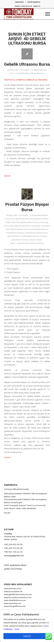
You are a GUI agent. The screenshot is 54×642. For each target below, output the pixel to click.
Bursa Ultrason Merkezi (34, 73)
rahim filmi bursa (13, 236)
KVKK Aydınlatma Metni (15, 565)
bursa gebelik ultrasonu (20, 219)
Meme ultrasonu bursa (20, 229)
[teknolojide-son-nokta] (27, 194)
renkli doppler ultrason (30, 236)
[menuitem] (19, 2)
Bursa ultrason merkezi (39, 219)
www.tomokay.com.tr (12, 588)
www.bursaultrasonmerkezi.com (17, 597)
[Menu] (46, 13)
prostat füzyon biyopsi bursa (36, 233)
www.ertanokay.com (12, 603)
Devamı (7, 513)
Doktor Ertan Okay (13, 222)
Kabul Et (27, 636)
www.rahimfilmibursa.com (15, 600)
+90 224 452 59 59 (13, 544)
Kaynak (7, 175)
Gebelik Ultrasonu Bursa (27, 64)
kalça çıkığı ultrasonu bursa (20, 226)
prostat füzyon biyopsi (15, 233)
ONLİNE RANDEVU (33, 2)
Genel (42, 222)
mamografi (36, 226)
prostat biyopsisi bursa (39, 229)
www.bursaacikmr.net (13, 591)
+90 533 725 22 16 (13, 551)
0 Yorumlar (25, 70)
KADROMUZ (19, 2)
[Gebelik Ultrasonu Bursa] (27, 53)
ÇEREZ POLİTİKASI (13, 568)
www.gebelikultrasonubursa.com (18, 594)
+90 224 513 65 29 (13, 548)
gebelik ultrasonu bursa (30, 222)
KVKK (16, 629)
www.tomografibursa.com (15, 606)
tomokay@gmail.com (14, 555)
